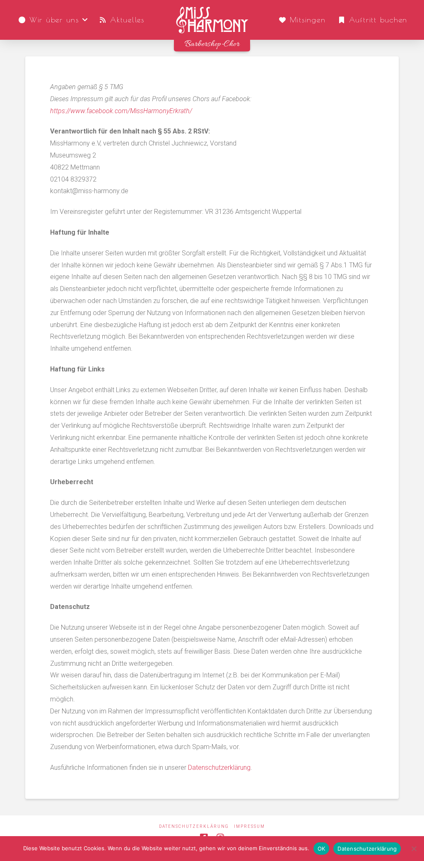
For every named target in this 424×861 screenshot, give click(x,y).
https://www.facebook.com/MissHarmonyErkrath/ (121, 111)
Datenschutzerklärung (219, 767)
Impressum (249, 826)
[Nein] (414, 848)
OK (321, 848)
